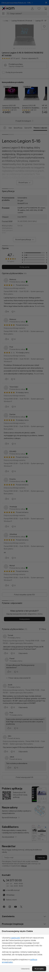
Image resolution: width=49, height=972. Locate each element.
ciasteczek (15, 937)
